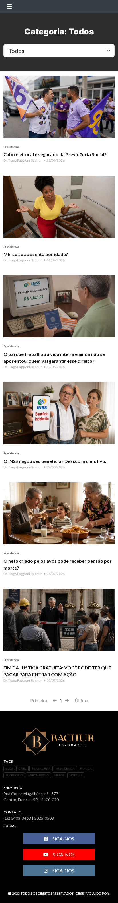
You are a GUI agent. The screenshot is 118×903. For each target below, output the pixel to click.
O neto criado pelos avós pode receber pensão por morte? (57, 564)
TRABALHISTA (41, 768)
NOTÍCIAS (76, 775)
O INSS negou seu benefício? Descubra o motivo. (54, 461)
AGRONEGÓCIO (38, 775)
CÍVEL (22, 768)
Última (81, 700)
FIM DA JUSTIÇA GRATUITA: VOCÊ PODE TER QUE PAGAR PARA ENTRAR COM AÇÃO (57, 671)
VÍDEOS (59, 775)
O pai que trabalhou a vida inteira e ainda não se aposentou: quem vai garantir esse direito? (54, 357)
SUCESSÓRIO (14, 775)
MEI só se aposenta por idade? (35, 254)
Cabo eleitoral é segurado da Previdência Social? (55, 154)
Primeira (38, 700)
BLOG (9, 768)
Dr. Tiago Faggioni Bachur (22, 160)
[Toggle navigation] (9, 6)
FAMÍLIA (86, 768)
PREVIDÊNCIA (65, 768)
